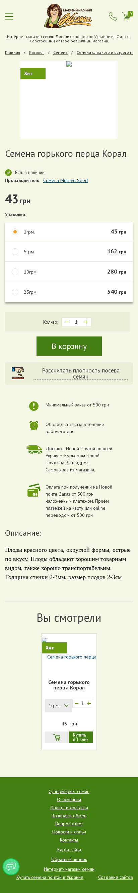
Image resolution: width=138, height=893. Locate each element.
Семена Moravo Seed (65, 180)
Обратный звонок (69, 859)
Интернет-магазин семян (69, 869)
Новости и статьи (69, 831)
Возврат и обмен (69, 815)
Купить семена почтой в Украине (49, 877)
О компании (69, 799)
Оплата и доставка (69, 807)
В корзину (69, 346)
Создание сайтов (115, 877)
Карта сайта (69, 849)
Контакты (69, 839)
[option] (69, 100)
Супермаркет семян (69, 791)
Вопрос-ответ (69, 823)
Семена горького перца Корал (69, 685)
